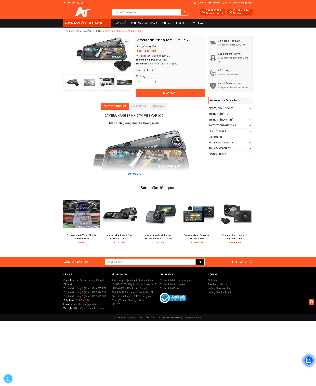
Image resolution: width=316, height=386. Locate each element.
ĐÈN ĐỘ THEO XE (218, 131)
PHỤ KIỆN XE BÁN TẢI (220, 148)
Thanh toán (196, 23)
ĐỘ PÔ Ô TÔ (215, 137)
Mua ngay (125, 242)
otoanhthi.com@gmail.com (85, 304)
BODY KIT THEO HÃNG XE (222, 125)
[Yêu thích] (126, 42)
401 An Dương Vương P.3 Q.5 (238, 2)
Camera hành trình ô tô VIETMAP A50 (196, 237)
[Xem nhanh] (98, 242)
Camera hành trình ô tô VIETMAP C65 (234, 237)
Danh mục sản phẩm (143, 23)
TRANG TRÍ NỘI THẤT (220, 114)
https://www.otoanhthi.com (88, 308)
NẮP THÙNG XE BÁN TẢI (221, 142)
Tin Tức (166, 23)
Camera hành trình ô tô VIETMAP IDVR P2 (119, 237)
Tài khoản (201, 2)
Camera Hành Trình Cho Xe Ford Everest (81, 237)
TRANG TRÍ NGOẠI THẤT (222, 119)
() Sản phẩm (241, 12)
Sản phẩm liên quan (158, 187)
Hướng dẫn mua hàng (219, 288)
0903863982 (213, 10)
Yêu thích (215, 2)
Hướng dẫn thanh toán (220, 292)
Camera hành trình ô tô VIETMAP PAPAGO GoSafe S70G (158, 237)
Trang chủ (119, 23)
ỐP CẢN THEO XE (218, 154)
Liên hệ (180, 23)
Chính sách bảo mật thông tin (176, 280)
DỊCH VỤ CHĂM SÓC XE (221, 108)
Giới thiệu (213, 280)
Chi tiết (87, 242)
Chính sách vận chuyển (172, 284)
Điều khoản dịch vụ (218, 284)
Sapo (199, 317)
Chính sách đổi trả (170, 288)
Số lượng (140, 76)
